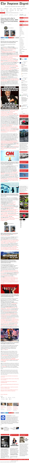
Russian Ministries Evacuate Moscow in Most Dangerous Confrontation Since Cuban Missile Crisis (15, 407)
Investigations (6, 14)
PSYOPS (27, 459)
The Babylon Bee (22, 42)
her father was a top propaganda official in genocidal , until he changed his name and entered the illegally (9, 215)
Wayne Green (4, 366)
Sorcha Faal (6, 24)
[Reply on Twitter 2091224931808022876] (21, 102)
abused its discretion (4, 76)
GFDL (7, 349)
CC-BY (4, 349)
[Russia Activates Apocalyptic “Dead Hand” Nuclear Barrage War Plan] (3, 404)
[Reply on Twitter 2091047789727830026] (21, 111)
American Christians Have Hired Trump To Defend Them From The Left (9, 325)
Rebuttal (7, 11)
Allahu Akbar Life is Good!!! (11, 209)
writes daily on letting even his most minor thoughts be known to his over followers (9, 113)
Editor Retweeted (25, 61)
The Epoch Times (22, 44)
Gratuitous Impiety (24, 8)
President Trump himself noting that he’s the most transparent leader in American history (9, 111)
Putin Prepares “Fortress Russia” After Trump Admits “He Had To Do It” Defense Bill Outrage (9, 407)
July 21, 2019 (3, 24)
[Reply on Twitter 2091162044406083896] (21, 91)
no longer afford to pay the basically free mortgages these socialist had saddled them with (9, 179)
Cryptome (21, 29)
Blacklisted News (22, 26)
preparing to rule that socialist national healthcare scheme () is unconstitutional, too (9, 131)
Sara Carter (21, 38)
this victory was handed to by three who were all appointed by (10, 79)
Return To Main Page (4, 394)
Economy (15, 8)
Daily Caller (21, 30)
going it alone (11, 124)
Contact (11, 8)
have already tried (12, 175)
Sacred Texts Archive (22, 37)
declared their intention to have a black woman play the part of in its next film (10, 241)
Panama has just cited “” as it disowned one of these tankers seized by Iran (9, 61)
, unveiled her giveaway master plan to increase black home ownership (9, 173)
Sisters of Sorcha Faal (5, 355)
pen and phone (4, 124)
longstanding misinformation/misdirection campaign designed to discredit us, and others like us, (10, 359)
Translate (25, 15)
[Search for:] (24, 12)
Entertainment (15, 459)
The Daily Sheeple (22, 43)
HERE (4, 361)
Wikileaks (21, 52)
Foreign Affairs (19, 8)
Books (1, 8)
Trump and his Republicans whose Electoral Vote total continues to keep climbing (9, 319)
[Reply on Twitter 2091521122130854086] (21, 75)
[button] (20, 223)
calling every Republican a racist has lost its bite (10, 310)
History (24, 459)
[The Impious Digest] (14, 7)
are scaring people (14, 303)
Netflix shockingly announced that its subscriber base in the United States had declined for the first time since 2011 (9, 271)
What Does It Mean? (22, 51)
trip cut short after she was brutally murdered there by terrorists (10, 219)
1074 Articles (13, 415)
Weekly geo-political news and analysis (23, 50)
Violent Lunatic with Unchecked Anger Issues (8, 207)
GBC (21, 62)
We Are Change (21, 48)
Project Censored (22, 32)
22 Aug (22, 106)
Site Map (11, 11)
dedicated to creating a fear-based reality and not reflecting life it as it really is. (14, 454)
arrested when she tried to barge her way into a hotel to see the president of (9, 212)
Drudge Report (21, 31)
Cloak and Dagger (6, 8)
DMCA (4, 11)
